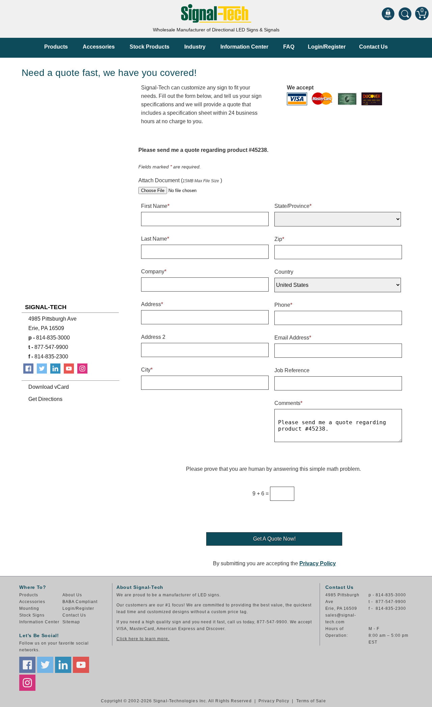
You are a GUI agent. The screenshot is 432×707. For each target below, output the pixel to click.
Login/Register (327, 47)
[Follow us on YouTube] (81, 665)
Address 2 (153, 337)
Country (283, 272)
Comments (288, 403)
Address (152, 304)
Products (56, 47)
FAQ (288, 47)
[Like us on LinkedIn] (63, 665)
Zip (279, 239)
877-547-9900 (48, 347)
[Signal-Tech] (216, 13)
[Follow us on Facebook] (27, 665)
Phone (283, 305)
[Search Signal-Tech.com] (405, 13)
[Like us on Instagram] (27, 683)
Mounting (29, 608)
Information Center (244, 47)
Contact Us (373, 47)
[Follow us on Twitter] (45, 665)
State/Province (293, 206)
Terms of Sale (311, 701)
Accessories (99, 47)
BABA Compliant (79, 601)
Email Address (292, 338)
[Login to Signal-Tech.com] (388, 13)
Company (153, 271)
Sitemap (71, 622)
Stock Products (149, 47)
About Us (72, 595)
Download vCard (48, 387)
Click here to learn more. (142, 638)
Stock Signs (32, 615)
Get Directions (45, 399)
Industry (195, 47)
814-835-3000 (49, 338)
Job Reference (291, 370)
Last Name (155, 239)
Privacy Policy (317, 563)
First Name (155, 206)
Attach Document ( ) (180, 180)
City (147, 370)
